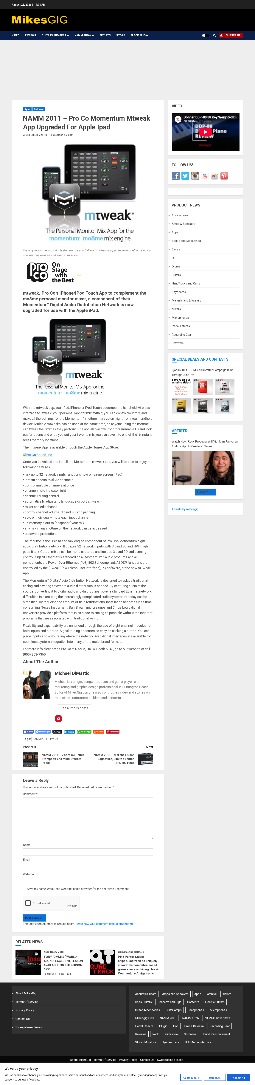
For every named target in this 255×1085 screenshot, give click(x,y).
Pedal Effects (181, 326)
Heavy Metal (56, 952)
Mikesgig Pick (144, 1018)
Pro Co (54, 738)
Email (26, 859)
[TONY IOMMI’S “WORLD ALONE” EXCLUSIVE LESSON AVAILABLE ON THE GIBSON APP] (28, 962)
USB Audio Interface (198, 1042)
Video (15, 35)
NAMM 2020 (168, 1018)
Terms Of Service (26, 1002)
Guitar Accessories (147, 1010)
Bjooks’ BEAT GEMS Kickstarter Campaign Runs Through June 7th (203, 372)
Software (39, 109)
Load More (205, 492)
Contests (193, 1002)
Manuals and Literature (186, 300)
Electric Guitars (215, 1002)
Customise (190, 1077)
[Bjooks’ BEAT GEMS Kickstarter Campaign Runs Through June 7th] (203, 396)
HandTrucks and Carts (186, 283)
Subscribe (233, 35)
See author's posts (74, 708)
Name (27, 845)
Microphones (180, 317)
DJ (173, 258)
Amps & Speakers (183, 224)
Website (28, 874)
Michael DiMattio (36, 135)
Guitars (176, 275)
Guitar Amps (174, 1010)
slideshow (171, 1034)
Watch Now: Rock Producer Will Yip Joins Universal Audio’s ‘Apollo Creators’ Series (205, 444)
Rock (155, 1034)
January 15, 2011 (63, 135)
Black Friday (139, 35)
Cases (176, 249)
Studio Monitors (145, 1042)
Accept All (239, 1077)
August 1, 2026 (56, 974)
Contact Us (22, 1019)
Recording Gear (182, 334)
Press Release (194, 1026)
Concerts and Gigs (169, 1002)
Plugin (163, 1026)
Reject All (214, 1077)
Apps (27, 109)
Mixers (176, 309)
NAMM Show (82, 35)
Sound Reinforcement (216, 1034)
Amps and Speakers (175, 994)
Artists (105, 35)
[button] (214, 35)
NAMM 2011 (40, 738)
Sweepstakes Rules (28, 1027)
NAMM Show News (217, 1018)
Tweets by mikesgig (185, 509)
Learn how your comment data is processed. (104, 924)
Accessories (180, 215)
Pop (175, 1026)
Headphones (195, 1010)
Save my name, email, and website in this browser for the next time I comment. (78, 889)
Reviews (30, 35)
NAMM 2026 (190, 1018)
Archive (212, 994)
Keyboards (179, 292)
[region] (127, 1074)
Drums (176, 266)
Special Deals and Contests (200, 359)
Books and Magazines (186, 241)
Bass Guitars (143, 1002)
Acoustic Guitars (145, 994)
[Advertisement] (127, 68)
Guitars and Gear (54, 35)
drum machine (125, 952)
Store (120, 35)
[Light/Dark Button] (205, 35)
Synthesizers (170, 1042)
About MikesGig (25, 993)
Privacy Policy (24, 1010)
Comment (30, 794)
